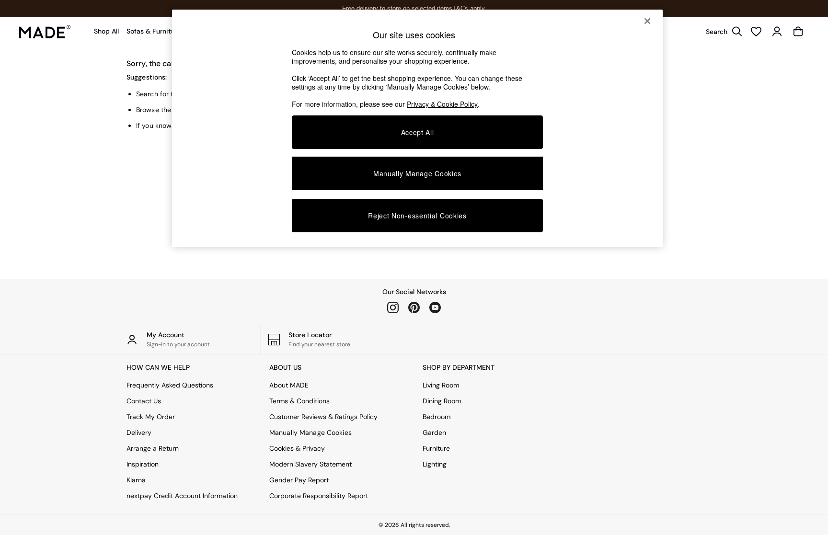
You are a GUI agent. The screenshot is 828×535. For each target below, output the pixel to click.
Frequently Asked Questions (169, 385)
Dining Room (442, 401)
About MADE (289, 385)
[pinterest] (414, 307)
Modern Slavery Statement (310, 464)
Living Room (441, 385)
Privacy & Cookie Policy (442, 104)
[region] (417, 128)
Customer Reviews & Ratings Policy (323, 416)
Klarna (136, 480)
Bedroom (436, 416)
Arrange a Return (152, 448)
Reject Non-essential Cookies (417, 215)
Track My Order (150, 416)
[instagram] (392, 307)
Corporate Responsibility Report (318, 495)
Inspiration (142, 464)
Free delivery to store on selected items (397, 8)
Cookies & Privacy (297, 448)
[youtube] (435, 307)
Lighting (435, 464)
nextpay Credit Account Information (182, 495)
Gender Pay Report (299, 480)
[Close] (647, 21)
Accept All (417, 132)
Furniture (436, 448)
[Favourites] (756, 31)
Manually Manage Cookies (310, 432)
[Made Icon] (45, 31)
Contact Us (143, 401)
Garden (434, 432)
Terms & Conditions (299, 401)
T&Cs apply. (469, 8)
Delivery (138, 432)
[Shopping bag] (798, 31)
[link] (722, 31)
